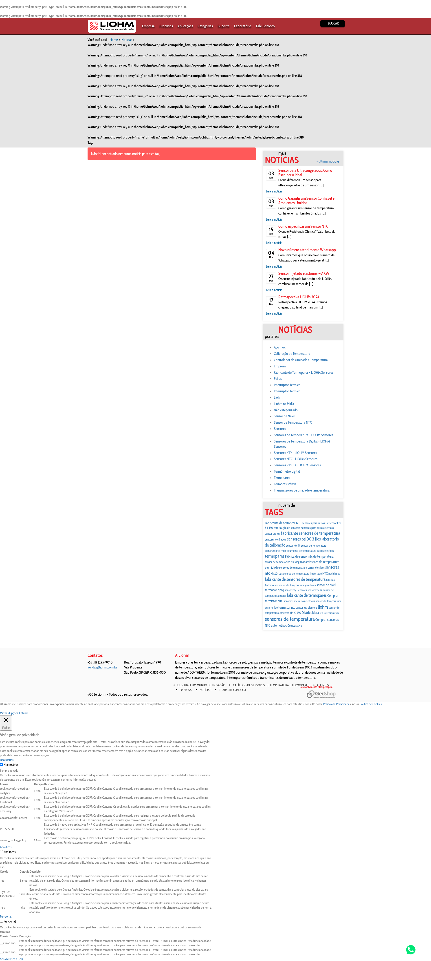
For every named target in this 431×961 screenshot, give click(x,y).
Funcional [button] (5, 916)
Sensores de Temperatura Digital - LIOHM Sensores (302, 444)
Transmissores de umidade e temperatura (302, 490)
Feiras (278, 378)
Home (114, 40)
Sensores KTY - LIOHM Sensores (295, 453)
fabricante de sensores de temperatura (295, 579)
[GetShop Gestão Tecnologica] (324, 694)
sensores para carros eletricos (317, 528)
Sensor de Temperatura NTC (293, 422)
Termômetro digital (287, 471)
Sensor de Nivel (284, 416)
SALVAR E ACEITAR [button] (11, 959)
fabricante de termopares (307, 595)
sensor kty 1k (293, 545)
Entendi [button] (23, 713)
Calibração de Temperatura (292, 353)
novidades (334, 573)
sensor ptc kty (272, 533)
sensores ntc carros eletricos (299, 601)
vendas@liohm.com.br (102, 667)
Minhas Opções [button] (9, 713)
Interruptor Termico (287, 391)
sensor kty (290, 590)
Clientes (323, 685)
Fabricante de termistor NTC (283, 523)
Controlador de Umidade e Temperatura (301, 360)
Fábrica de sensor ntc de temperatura (309, 556)
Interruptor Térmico (287, 385)
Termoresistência (285, 484)
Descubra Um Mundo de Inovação (201, 685)
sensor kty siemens (306, 607)
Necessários (11, 765)
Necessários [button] (6, 760)
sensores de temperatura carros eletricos (302, 567)
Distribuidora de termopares (320, 612)
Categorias (205, 26)
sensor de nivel (326, 585)
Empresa (148, 26)
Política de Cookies (371, 704)
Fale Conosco (265, 26)
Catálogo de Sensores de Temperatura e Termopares (271, 685)
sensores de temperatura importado (301, 573)
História (275, 573)
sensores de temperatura (290, 619)
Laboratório (242, 26)
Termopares (282, 478)
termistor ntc (286, 607)
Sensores (280, 429)
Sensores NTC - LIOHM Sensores (295, 459)
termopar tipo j (274, 590)
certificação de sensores (287, 528)
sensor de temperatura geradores (297, 585)
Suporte (223, 26)
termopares (274, 556)
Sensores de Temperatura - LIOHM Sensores (303, 435)
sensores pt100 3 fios (304, 539)
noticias (330, 579)
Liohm (278, 397)
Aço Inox (280, 347)
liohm (323, 607)
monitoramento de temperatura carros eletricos (307, 550)
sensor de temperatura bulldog (282, 562)
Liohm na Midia (284, 404)
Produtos (166, 26)
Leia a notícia (274, 191)
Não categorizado (286, 410)
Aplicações (185, 26)
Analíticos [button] (5, 847)
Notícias (126, 40)
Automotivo (271, 585)
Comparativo (295, 625)
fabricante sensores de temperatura (310, 533)
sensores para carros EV (315, 523)
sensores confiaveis (275, 539)
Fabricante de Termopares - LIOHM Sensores (303, 372)
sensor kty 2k (315, 590)
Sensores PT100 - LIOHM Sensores (297, 465)
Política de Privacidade (336, 704)
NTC (325, 573)
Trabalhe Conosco (232, 690)
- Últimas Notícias (328, 161)
